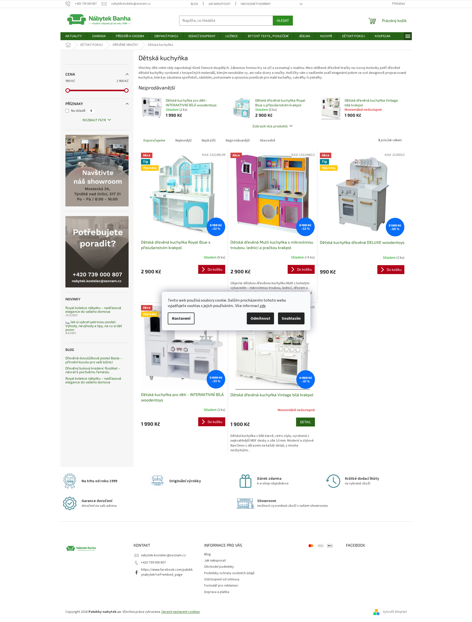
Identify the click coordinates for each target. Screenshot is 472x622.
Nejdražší (209, 140)
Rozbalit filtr (94, 120)
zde (263, 306)
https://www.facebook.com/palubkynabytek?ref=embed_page (167, 572)
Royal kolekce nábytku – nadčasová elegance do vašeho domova (93, 309)
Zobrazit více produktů (270, 126)
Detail (305, 422)
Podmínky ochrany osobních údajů (229, 573)
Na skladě (81, 110)
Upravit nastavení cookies (181, 611)
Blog (194, 4)
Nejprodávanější (238, 140)
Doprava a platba (216, 592)
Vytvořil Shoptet (395, 611)
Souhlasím (291, 318)
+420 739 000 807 (153, 562)
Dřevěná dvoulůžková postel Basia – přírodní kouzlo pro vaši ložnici (93, 360)
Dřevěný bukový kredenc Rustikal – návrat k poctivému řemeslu (92, 370)
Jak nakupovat (219, 4)
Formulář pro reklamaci (221, 585)
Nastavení (181, 318)
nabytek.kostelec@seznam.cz (163, 555)
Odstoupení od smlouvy (222, 579)
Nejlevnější (183, 140)
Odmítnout (260, 318)
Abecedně (267, 140)
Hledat (283, 20)
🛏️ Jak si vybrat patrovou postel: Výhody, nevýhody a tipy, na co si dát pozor (93, 325)
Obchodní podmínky (256, 4)
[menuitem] (73, 36)
